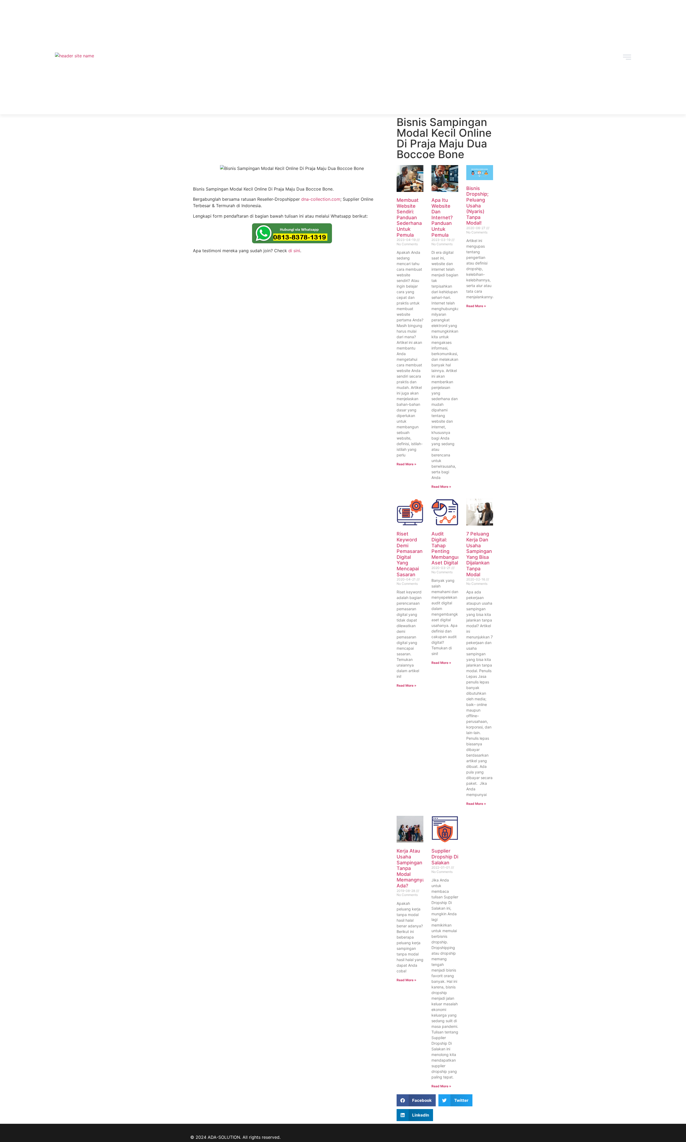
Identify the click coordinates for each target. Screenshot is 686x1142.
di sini (294, 250)
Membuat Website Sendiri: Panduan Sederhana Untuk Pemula (409, 217)
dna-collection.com (320, 199)
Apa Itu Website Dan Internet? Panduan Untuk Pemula (442, 217)
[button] (416, 1100)
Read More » (406, 464)
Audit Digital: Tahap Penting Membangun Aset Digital (445, 548)
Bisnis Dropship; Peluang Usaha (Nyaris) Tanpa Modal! (477, 205)
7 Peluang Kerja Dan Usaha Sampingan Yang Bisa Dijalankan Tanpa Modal (479, 554)
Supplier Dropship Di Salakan (444, 856)
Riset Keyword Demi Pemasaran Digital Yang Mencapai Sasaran (410, 554)
